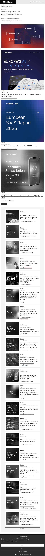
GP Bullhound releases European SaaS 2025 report (18, 146)
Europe (3, 99)
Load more (21, 528)
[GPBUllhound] (8, 2)
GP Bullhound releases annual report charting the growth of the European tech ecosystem (29, 393)
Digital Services (24, 477)
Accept (22, 545)
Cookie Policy (16, 554)
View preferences (22, 551)
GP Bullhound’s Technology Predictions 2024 (29, 503)
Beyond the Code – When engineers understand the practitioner (28, 313)
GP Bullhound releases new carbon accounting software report (29, 409)
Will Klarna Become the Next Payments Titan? (29, 264)
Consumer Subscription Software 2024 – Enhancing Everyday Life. (29, 377)
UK (5, 99)
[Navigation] (42, 2)
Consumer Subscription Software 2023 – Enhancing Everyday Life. (29, 520)
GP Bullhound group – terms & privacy (25, 554)
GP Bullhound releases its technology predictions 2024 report (29, 471)
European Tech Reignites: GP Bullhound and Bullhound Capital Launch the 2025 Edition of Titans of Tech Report (29, 295)
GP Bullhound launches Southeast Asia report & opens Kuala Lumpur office (29, 345)
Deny (22, 548)
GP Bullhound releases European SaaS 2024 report (29, 330)
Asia (21, 350)
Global (3, 200)
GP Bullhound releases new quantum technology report (29, 360)
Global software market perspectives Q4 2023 (28, 441)
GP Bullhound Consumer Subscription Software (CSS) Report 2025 (22, 197)
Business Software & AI (11, 99)
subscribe (7, 18)
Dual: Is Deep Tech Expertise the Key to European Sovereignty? (29, 280)
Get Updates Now (34, 2)
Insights (3, 90)
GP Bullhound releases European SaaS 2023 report (29, 456)
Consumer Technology (9, 200)
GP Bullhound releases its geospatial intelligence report (28, 425)
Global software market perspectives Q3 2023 (28, 489)
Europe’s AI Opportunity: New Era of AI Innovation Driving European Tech (21, 95)
